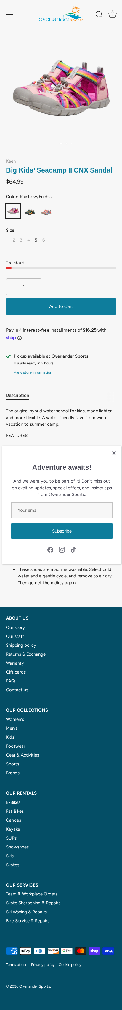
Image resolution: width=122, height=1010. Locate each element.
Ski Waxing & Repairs (26, 912)
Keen (11, 161)
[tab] (20, 395)
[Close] (114, 453)
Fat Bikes (15, 811)
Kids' (10, 737)
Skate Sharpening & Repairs (33, 903)
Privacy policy (43, 964)
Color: (30, 196)
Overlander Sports (34, 986)
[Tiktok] (73, 549)
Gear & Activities (22, 755)
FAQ (10, 681)
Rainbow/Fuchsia (13, 211)
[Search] (99, 15)
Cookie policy (70, 964)
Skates (12, 864)
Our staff (15, 636)
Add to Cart (61, 306)
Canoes (13, 820)
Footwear (15, 746)
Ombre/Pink (46, 211)
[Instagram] (62, 549)
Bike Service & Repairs (27, 920)
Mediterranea (30, 211)
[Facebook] (50, 549)
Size (10, 230)
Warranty (15, 663)
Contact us (17, 690)
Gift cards (16, 672)
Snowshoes (17, 847)
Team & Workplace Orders (31, 894)
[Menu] (9, 14)
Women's (15, 719)
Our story (15, 627)
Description (17, 395)
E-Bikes (13, 802)
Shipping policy (21, 645)
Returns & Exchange (26, 654)
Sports (12, 764)
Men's (11, 728)
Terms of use (16, 964)
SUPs (11, 838)
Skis (10, 856)
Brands (13, 773)
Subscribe (62, 531)
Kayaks (13, 829)
